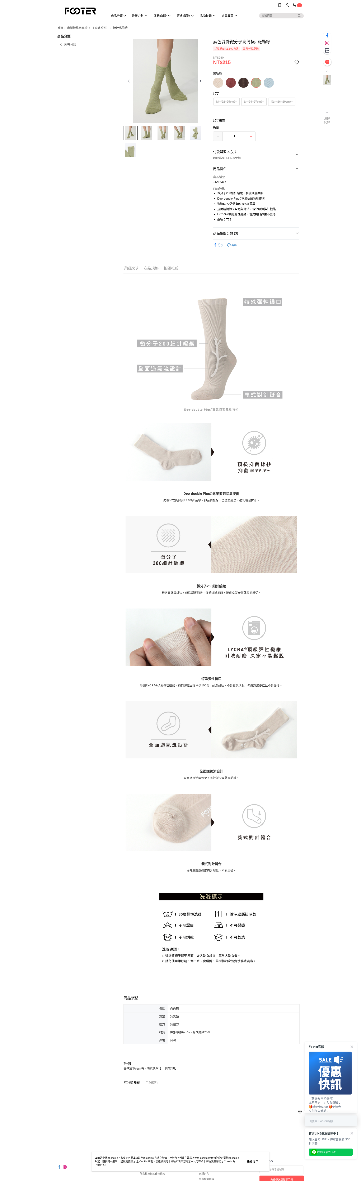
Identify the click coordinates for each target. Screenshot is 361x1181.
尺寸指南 (219, 120)
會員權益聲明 (206, 1179)
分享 (221, 245)
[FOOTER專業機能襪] (80, 11)
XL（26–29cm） (282, 101)
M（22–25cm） (226, 101)
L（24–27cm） (254, 101)
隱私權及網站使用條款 (152, 1173)
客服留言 (204, 1173)
